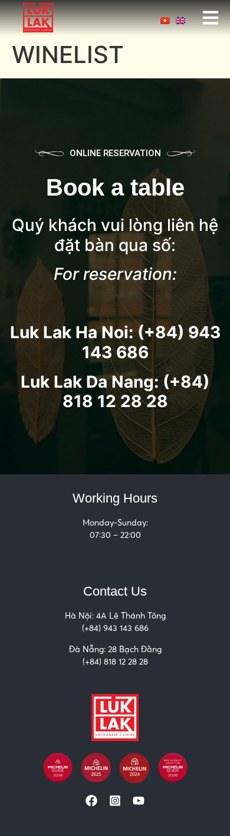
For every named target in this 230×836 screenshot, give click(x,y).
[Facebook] (91, 800)
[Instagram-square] (115, 800)
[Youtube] (138, 800)
